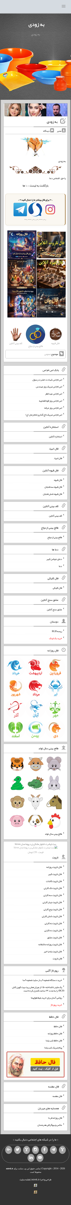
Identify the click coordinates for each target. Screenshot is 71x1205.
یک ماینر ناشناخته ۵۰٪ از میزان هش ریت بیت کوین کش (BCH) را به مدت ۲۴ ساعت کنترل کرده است (38, 989)
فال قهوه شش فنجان (52, 493)
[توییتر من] (17, 1150)
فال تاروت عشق (54, 937)
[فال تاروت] (51, 245)
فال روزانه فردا (55, 1117)
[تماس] (26, 1150)
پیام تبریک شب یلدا (53, 1047)
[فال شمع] (21, 274)
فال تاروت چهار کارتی (52, 902)
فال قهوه (58, 479)
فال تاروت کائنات (54, 881)
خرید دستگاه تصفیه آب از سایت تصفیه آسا (42, 980)
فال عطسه (57, 1096)
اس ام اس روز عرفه (53, 407)
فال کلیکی (57, 587)
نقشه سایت (25, 1179)
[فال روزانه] (21, 245)
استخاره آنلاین (55, 436)
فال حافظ (58, 1026)
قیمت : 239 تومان (35, 848)
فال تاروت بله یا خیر (53, 951)
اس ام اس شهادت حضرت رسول (47, 379)
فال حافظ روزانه (55, 1033)
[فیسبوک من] (44, 1150)
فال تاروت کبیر (55, 874)
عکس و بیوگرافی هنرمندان (49, 1124)
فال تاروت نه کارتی (53, 923)
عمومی (47, 354)
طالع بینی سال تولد (53, 833)
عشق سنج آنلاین (54, 609)
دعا (27, 185)
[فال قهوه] (51, 274)
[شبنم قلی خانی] (14, 110)
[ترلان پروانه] (35, 110)
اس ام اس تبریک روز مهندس (49, 386)
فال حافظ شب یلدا (54, 1040)
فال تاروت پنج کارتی (53, 909)
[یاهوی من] (62, 1150)
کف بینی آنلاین (55, 515)
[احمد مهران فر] (56, 110)
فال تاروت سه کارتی (52, 895)
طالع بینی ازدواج (54, 537)
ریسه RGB (57, 631)
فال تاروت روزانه (54, 867)
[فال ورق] (21, 303)
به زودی (36, 24)
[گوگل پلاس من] (8, 1150)
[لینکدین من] (31, 1158)
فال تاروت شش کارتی (52, 916)
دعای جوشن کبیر (54, 559)
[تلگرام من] (53, 1150)
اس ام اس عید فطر (53, 393)
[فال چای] (51, 303)
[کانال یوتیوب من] (40, 1158)
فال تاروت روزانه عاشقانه (50, 944)
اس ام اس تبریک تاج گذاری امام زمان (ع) (44, 414)
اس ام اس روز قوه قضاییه (50, 400)
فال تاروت (57, 958)
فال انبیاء (58, 458)
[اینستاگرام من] (35, 1150)
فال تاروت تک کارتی (53, 888)
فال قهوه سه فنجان (53, 486)
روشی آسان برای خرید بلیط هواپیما (46, 997)
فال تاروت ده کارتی (53, 930)
